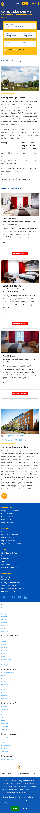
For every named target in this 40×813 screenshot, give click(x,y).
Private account (7, 522)
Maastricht (4, 699)
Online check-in (7, 516)
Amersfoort (4, 642)
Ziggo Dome (4, 751)
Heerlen (3, 687)
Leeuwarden (4, 696)
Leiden (3, 693)
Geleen (3, 678)
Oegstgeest (4, 709)
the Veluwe (22, 104)
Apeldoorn (4, 650)
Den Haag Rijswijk (6, 665)
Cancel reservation (8, 519)
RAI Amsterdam (5, 746)
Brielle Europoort (6, 659)
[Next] (35, 78)
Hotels (18, 4)
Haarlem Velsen (5, 684)
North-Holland (5, 625)
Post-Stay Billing (7, 537)
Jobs (3, 561)
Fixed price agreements (9, 535)
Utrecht (3, 628)
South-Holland (5, 631)
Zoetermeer (4, 726)
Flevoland (4, 617)
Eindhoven (4, 675)
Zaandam (4, 729)
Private (10, 50)
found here (15, 124)
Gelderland (4, 611)
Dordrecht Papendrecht (7, 672)
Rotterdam (4, 715)
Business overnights (8, 532)
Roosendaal (4, 712)
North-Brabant (5, 622)
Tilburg (3, 718)
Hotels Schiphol (5, 737)
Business (21, 50)
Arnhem (3, 645)
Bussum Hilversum (6, 662)
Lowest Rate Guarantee (9, 567)
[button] (25, 3)
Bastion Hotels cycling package (24, 119)
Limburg (3, 620)
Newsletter (5, 559)
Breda (3, 656)
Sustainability (6, 564)
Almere (3, 639)
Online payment (7, 513)
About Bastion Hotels (9, 553)
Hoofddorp (4, 690)
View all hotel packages (7, 762)
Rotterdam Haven (6, 749)
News (3, 556)
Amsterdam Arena (6, 740)
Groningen (4, 614)
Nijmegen (4, 706)
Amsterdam (4, 647)
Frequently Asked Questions (11, 511)
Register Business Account (11, 543)
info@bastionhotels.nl (11, 583)
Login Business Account (10, 540)
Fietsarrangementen (7, 759)
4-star (32, 459)
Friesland (4, 608)
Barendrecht (4, 653)
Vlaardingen (4, 724)
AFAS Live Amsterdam (7, 743)
